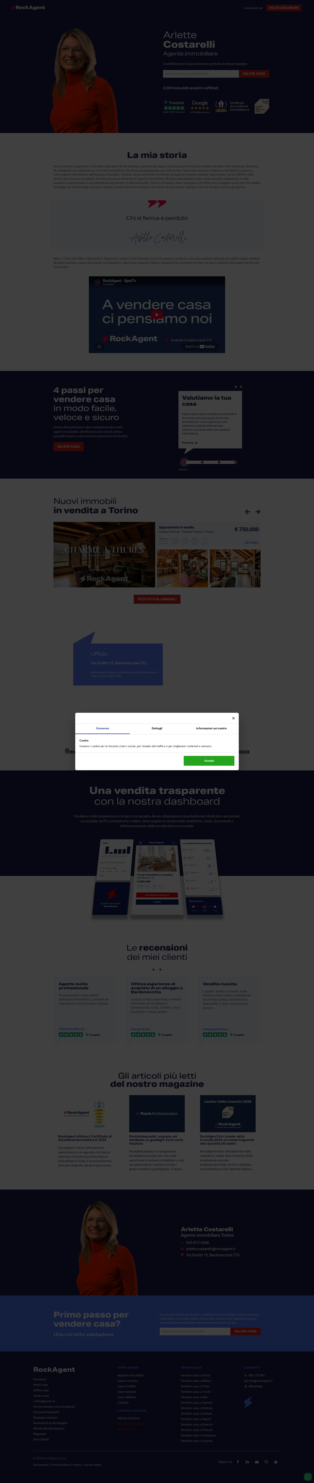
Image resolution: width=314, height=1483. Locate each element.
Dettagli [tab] (157, 728)
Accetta (209, 760)
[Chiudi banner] (233, 718)
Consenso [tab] (102, 728)
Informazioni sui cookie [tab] (211, 728)
